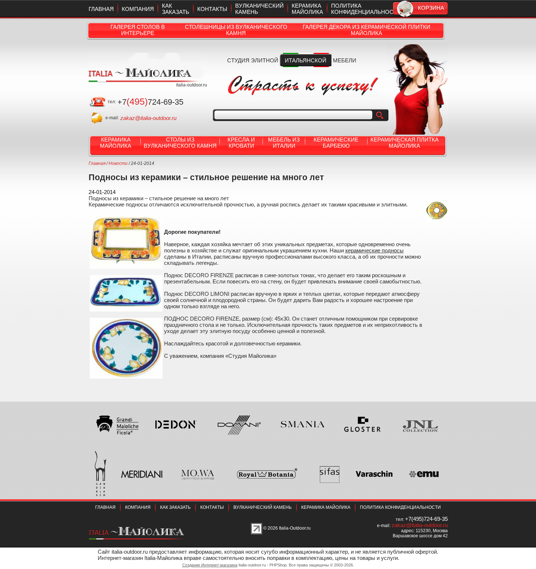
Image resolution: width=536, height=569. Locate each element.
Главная (101, 9)
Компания (138, 9)
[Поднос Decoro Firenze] (126, 218)
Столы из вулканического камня (180, 142)
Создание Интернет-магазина (209, 565)
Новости (118, 163)
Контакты (212, 9)
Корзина (431, 8)
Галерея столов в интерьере (137, 30)
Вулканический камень (262, 507)
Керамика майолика (307, 9)
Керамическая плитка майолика (404, 142)
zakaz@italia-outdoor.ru (148, 118)
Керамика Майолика (115, 142)
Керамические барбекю (336, 142)
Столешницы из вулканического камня (236, 30)
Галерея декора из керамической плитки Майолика (366, 30)
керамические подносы (374, 250)
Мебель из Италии (284, 142)
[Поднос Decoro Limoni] (126, 278)
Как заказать (175, 9)
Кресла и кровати (241, 142)
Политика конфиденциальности (366, 9)
